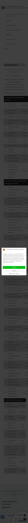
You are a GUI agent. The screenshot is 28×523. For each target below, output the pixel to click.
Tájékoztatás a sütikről (14, 273)
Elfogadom (14, 267)
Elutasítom (14, 270)
